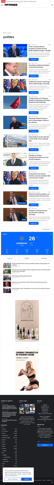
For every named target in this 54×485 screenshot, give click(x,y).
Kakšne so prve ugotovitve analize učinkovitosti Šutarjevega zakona (29, 282)
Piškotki (44, 480)
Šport (3, 452)
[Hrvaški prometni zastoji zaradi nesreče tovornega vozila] (27, 408)
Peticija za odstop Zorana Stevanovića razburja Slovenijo (38, 213)
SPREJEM (26, 479)
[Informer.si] (11, 5)
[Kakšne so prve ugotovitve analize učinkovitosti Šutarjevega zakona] (7, 284)
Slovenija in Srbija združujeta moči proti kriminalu (39, 66)
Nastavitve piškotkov (13, 479)
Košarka (5, 455)
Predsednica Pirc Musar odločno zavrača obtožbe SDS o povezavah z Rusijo (39, 176)
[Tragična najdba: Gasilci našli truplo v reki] (21, 405)
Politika (3, 446)
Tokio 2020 (5, 461)
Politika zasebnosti (37, 480)
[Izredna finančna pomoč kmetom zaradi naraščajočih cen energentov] (32, 408)
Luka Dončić (7, 457)
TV (2, 470)
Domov (5, 32)
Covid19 (4, 429)
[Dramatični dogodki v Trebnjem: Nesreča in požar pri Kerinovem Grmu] (21, 408)
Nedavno (27, 258)
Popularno (9, 258)
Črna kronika (5, 431)
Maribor (5, 450)
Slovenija (4, 448)
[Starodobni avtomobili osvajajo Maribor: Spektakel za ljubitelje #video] (32, 405)
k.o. (30, 44)
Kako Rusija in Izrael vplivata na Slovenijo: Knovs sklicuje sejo (39, 139)
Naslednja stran (46, 229)
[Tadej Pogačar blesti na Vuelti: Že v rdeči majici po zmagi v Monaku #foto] (27, 405)
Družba (3, 433)
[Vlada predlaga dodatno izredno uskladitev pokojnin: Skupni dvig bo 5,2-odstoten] (7, 265)
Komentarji (44, 258)
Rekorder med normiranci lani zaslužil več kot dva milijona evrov (20, 1)
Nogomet (5, 459)
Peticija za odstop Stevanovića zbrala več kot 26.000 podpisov (38, 157)
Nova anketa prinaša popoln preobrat (22, 276)
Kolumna (4, 439)
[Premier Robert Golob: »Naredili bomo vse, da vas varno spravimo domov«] (7, 290)
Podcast (4, 444)
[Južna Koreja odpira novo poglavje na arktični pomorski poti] (27, 412)
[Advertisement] (27, 19)
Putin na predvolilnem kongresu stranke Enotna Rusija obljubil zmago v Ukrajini (40, 49)
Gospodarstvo (5, 435)
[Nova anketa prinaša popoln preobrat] (7, 278)
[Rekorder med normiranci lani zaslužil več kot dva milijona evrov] (32, 412)
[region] (18, 475)
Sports (3, 463)
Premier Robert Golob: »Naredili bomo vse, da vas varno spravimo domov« (31, 288)
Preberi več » (34, 59)
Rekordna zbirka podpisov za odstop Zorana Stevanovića (39, 195)
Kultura (3, 442)
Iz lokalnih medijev (6, 437)
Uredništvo (32, 192)
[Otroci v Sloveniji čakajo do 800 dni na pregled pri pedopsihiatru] (21, 412)
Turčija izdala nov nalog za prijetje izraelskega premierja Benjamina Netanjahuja (39, 100)
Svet (3, 465)
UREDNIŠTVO (50, 480)
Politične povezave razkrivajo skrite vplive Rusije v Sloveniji (39, 83)
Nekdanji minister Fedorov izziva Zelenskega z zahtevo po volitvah (39, 120)
